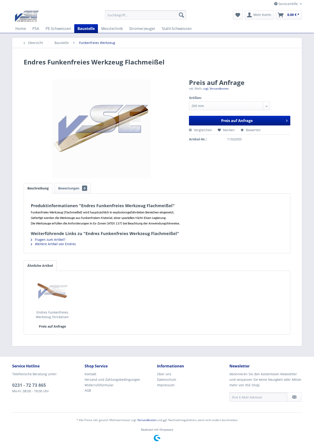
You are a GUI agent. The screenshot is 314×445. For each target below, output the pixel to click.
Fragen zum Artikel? (49, 239)
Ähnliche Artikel (40, 265)
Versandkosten (147, 420)
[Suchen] (181, 15)
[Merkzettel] (238, 15)
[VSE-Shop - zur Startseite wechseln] (26, 16)
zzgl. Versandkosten (216, 88)
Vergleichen (202, 130)
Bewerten (253, 130)
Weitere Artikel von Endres (55, 244)
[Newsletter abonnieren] (294, 397)
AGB (88, 390)
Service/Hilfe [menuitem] (288, 4)
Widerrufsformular (99, 385)
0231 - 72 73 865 (29, 385)
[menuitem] (145, 15)
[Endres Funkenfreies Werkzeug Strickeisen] (52, 292)
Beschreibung (38, 188)
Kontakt (90, 374)
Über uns (164, 374)
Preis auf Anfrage (237, 120)
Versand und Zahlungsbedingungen (112, 379)
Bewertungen (72, 188)
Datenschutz (166, 379)
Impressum (165, 385)
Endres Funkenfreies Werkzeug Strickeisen (52, 314)
